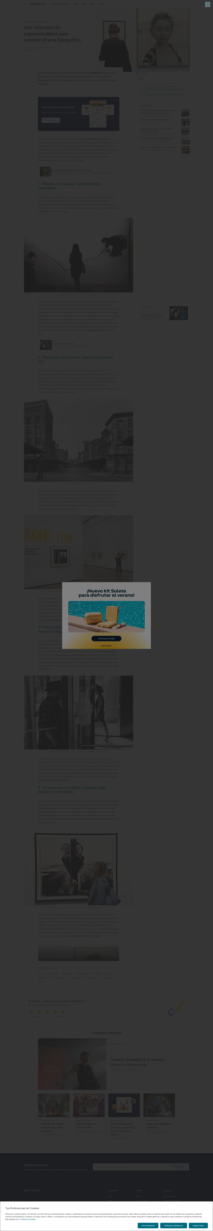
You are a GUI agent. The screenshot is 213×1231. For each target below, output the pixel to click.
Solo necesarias (148, 1226)
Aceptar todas (198, 1226)
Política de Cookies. (28, 1219)
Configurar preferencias (173, 1226)
